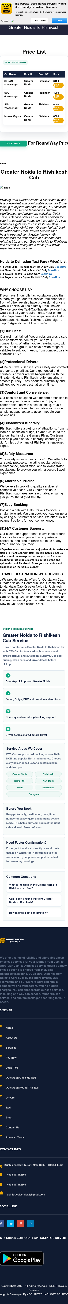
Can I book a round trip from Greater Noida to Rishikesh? (30, 900)
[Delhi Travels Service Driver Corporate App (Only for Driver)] (22, 1258)
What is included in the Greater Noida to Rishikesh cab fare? (33, 886)
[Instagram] (20, 1223)
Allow (59, 20)
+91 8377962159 (16, 1174)
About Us (11, 1037)
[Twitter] (10, 1223)
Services (11, 1047)
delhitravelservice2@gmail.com (26, 1194)
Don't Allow (39, 20)
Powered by (6, 21)
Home (9, 1027)
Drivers (10, 1097)
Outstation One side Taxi (21, 1077)
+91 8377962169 (16, 1184)
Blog (9, 1117)
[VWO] (14, 21)
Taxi (8, 1107)
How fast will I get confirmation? (28, 912)
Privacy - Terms (15, 1137)
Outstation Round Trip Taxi (22, 1087)
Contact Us (12, 1127)
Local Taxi (12, 1067)
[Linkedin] (30, 1223)
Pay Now (11, 1057)
